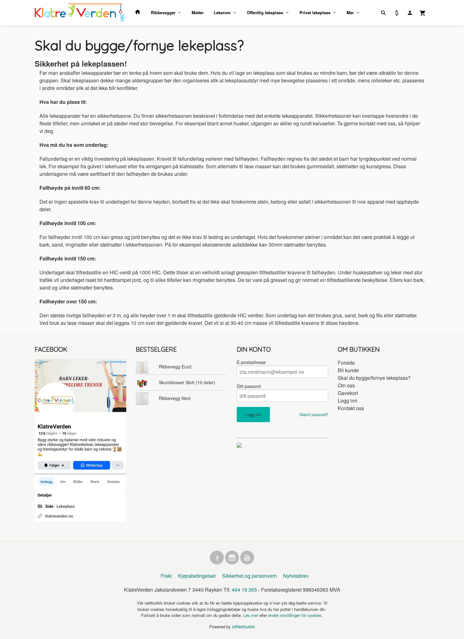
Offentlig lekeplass (265, 12)
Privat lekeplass (315, 12)
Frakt (166, 575)
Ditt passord (249, 386)
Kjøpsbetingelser (197, 575)
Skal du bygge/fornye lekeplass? (374, 377)
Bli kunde (348, 370)
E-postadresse (251, 362)
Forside (346, 362)
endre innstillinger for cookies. (295, 615)
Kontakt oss (351, 408)
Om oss (346, 385)
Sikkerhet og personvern (249, 575)
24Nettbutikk (243, 627)
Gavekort (348, 393)
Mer (350, 12)
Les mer (251, 615)
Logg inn (347, 400)
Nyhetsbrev (296, 575)
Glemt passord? (313, 414)
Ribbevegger (163, 12)
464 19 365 (244, 589)
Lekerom (222, 12)
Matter (198, 12)
